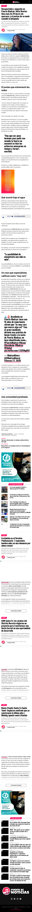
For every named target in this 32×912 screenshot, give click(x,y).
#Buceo (22, 342)
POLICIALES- (5, 582)
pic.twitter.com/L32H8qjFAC (17, 350)
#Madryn (19, 345)
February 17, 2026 (12, 360)
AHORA (16, 434)
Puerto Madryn (6, 435)
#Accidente (9, 345)
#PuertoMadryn (11, 342)
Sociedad (14, 435)
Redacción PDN (11, 30)
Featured (21, 434)
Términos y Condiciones (16, 909)
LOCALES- (4, 669)
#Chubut (8, 348)
